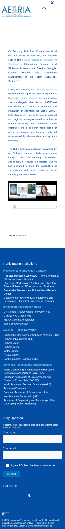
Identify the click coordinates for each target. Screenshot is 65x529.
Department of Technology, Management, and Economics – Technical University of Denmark (29, 299)
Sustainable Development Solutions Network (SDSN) (32, 335)
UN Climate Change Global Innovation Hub (27, 311)
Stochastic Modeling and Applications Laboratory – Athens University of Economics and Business (31, 285)
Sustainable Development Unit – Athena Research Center (31, 292)
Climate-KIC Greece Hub (17, 315)
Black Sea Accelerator (16, 323)
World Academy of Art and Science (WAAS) (27, 384)
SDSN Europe (11, 343)
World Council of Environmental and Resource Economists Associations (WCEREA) (29, 371)
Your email (9, 448)
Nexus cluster (11, 354)
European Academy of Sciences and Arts (26, 392)
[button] (53, 13)
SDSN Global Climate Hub (27, 98)
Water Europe (11, 351)
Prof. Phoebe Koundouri (44, 89)
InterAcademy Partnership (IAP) (21, 396)
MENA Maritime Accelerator (19, 319)
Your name (9, 432)
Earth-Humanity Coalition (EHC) (21, 358)
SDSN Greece (12, 347)
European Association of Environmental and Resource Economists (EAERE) (27, 378)
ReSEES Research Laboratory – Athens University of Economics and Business (31, 277)
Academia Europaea (15, 388)
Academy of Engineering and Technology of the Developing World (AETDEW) (29, 402)
